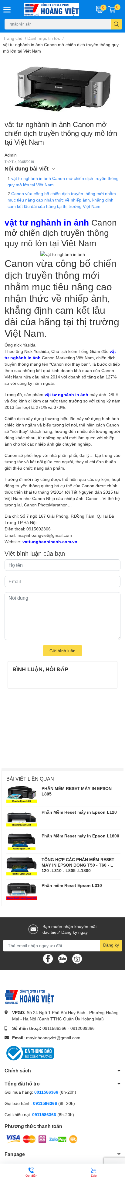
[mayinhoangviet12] (52, 9)
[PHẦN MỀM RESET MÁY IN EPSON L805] (21, 794)
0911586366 (54, 1028)
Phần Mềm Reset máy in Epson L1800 (80, 835)
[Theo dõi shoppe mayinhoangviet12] (77, 959)
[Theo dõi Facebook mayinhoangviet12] (48, 958)
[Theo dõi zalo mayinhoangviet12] (62, 958)
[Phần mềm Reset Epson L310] (21, 891)
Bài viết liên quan (30, 778)
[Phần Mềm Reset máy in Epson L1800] (21, 841)
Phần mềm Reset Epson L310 (72, 885)
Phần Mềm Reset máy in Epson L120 (79, 812)
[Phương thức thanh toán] (42, 1138)
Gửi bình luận (62, 650)
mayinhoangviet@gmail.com (45, 535)
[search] (116, 24)
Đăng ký (111, 944)
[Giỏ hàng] (112, 9)
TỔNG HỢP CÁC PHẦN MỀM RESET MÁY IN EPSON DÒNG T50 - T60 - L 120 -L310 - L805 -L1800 (78, 865)
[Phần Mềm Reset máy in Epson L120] (21, 817)
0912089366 (82, 1028)
